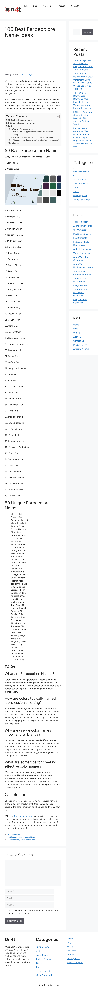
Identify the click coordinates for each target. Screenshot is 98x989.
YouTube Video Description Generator (80, 292)
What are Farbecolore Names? (25, 129)
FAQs (10, 126)
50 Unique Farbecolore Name (21, 123)
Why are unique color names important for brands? (33, 137)
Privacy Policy (80, 345)
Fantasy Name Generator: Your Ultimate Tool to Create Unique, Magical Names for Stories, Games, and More (83, 137)
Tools (76, 191)
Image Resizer (80, 285)
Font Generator (80, 238)
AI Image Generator (82, 226)
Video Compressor (82, 253)
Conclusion (13, 143)
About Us (62, 6)
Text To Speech (80, 183)
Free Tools (46, 6)
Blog (35, 6)
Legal (25, 13)
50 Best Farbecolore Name (20, 120)
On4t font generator (22, 816)
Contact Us (76, 6)
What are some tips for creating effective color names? (36, 140)
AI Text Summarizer (82, 249)
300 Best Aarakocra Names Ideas (21, 837)
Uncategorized (80, 195)
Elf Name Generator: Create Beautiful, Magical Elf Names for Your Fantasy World (83, 118)
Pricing (76, 333)
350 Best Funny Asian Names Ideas (22, 840)
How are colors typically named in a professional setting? (32, 133)
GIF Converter (80, 230)
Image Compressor (82, 234)
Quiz (75, 175)
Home (25, 6)
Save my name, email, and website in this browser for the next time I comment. (33, 912)
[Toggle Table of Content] (56, 117)
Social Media (79, 179)
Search (76, 27)
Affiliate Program (81, 349)
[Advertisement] (25, 54)
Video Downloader (82, 199)
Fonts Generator (14, 834)
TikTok (76, 187)
